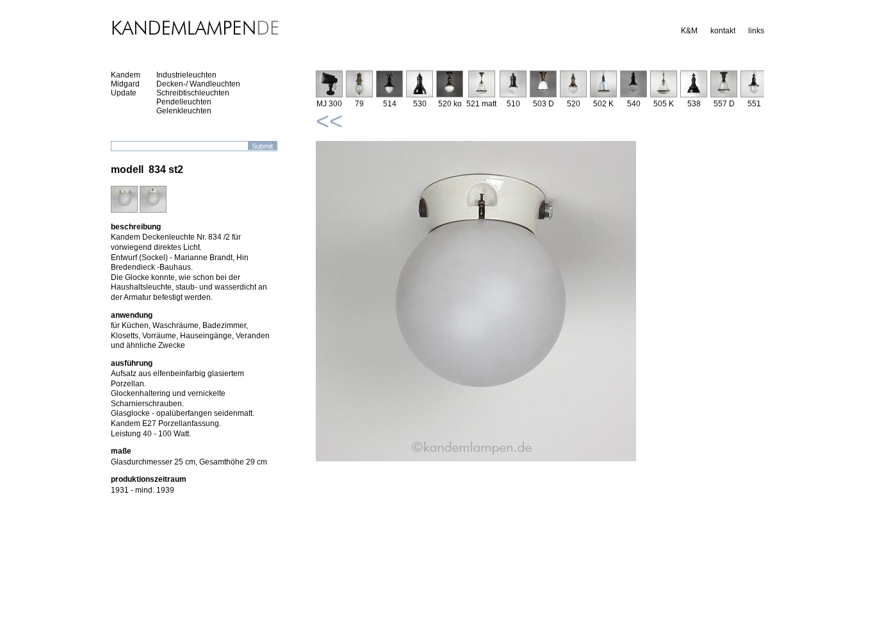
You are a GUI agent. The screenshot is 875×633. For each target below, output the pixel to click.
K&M (689, 30)
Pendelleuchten (183, 101)
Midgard (125, 83)
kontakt (722, 30)
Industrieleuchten (186, 74)
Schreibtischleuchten (192, 92)
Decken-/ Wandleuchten (198, 83)
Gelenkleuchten (183, 110)
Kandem (125, 74)
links (756, 30)
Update (123, 92)
